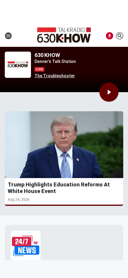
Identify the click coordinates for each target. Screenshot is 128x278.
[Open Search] (119, 35)
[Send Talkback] (109, 35)
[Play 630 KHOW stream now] (18, 64)
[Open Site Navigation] (8, 35)
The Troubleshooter (55, 75)
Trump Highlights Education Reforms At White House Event (59, 187)
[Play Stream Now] (108, 92)
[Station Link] (64, 35)
